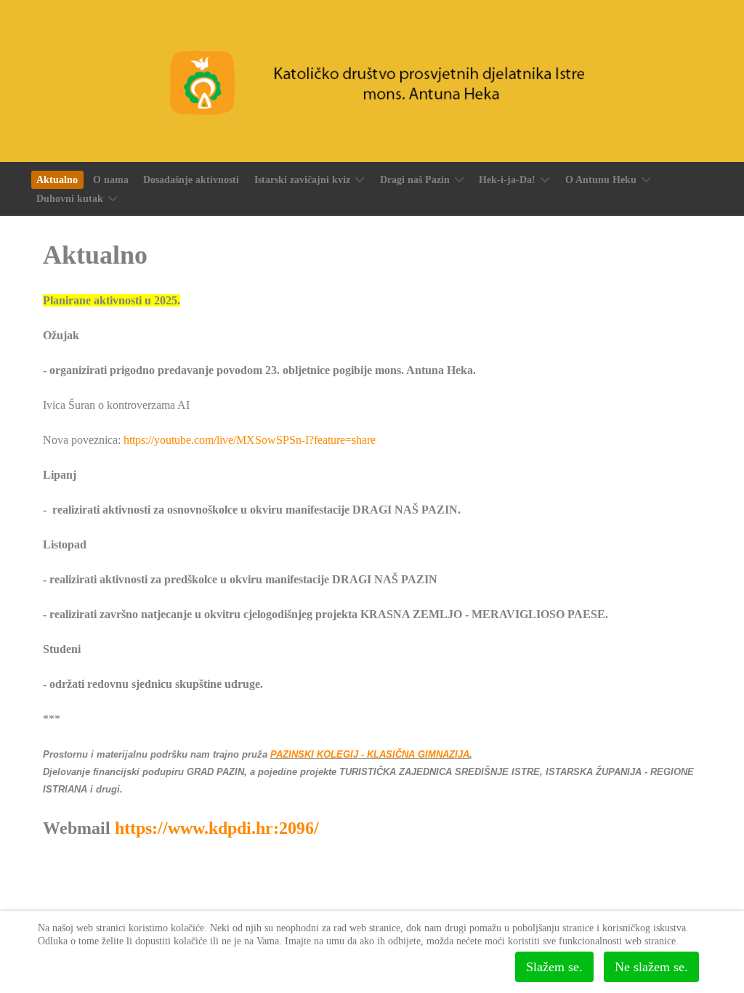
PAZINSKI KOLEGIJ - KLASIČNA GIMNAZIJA (369, 754)
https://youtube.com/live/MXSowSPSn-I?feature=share (250, 440)
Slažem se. (554, 967)
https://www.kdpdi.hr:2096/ (217, 828)
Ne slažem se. (651, 967)
